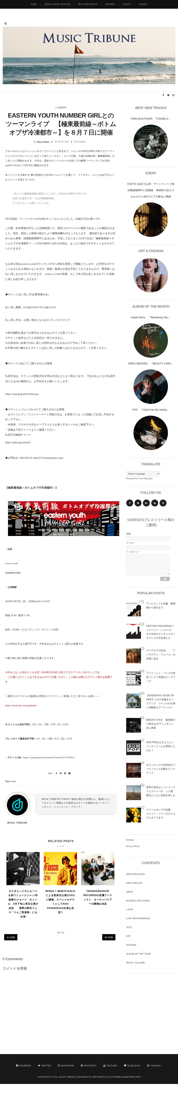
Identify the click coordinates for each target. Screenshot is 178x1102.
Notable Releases (138, 901)
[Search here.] (6, 23)
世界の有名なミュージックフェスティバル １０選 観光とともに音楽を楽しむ (162, 791)
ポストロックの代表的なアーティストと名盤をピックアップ (160, 768)
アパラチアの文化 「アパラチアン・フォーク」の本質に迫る (160, 654)
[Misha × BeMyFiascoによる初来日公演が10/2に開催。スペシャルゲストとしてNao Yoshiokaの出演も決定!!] (60, 868)
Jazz (129, 927)
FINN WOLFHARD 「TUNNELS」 (151, 118)
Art (128, 936)
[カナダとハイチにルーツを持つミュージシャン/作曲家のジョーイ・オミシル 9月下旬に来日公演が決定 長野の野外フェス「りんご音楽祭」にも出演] (23, 868)
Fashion (131, 945)
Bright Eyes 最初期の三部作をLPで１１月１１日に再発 (160, 723)
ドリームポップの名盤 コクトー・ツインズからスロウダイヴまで (160, 813)
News (129, 892)
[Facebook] (129, 503)
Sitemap (130, 839)
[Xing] (163, 503)
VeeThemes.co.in (101, 1077)
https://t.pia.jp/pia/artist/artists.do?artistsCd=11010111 (49, 757)
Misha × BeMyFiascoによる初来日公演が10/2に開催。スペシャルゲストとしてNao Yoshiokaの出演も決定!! (60, 902)
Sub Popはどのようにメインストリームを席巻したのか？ (160, 746)
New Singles (134, 883)
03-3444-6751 (37, 457)
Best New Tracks (88, 4)
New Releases (135, 874)
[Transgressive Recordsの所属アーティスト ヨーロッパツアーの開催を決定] (98, 868)
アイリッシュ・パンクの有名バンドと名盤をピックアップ (160, 677)
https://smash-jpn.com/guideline (21, 705)
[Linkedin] (154, 503)
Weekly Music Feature (57, 4)
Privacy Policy (133, 846)
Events (127, 4)
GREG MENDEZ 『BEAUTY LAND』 (150, 363)
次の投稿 (11, 937)
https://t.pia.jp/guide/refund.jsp (21, 394)
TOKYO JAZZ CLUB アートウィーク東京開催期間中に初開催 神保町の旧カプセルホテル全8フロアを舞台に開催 (150, 190)
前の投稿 (109, 937)
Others (143, 4)
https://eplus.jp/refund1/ (18, 442)
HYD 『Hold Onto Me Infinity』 (150, 409)
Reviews (110, 4)
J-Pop (129, 909)
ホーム (60, 932)
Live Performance (138, 918)
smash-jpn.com (54, 457)
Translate (148, 478)
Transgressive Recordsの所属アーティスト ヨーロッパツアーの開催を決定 (97, 897)
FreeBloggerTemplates (127, 1077)
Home (34, 4)
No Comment (80, 141)
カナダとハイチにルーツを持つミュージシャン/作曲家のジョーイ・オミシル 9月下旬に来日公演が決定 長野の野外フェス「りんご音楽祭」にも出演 (23, 904)
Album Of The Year (138, 954)
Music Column (135, 963)
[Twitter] (138, 503)
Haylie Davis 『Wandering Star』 (151, 317)
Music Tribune (43, 141)
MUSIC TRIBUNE (67, 1077)
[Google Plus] (146, 503)
